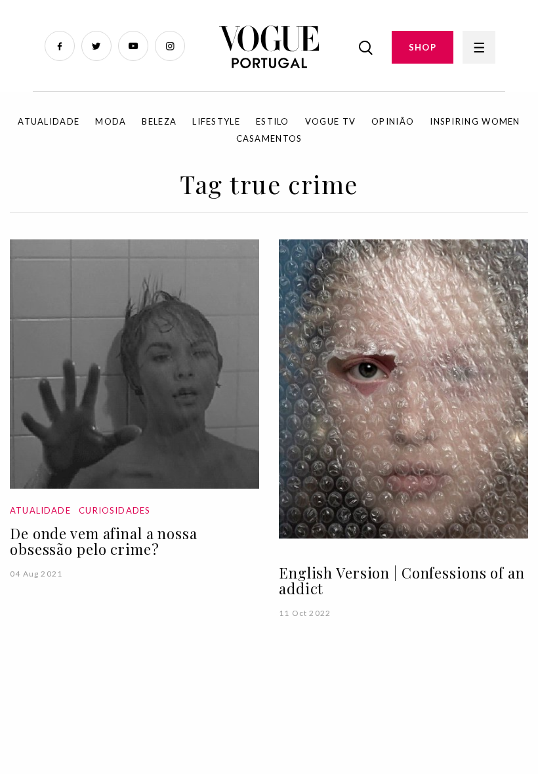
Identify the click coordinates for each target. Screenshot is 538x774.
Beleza (159, 121)
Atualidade (48, 121)
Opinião (392, 121)
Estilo (272, 121)
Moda (110, 121)
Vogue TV (330, 121)
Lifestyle (216, 121)
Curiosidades (114, 510)
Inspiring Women (475, 121)
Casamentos (269, 138)
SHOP (422, 47)
